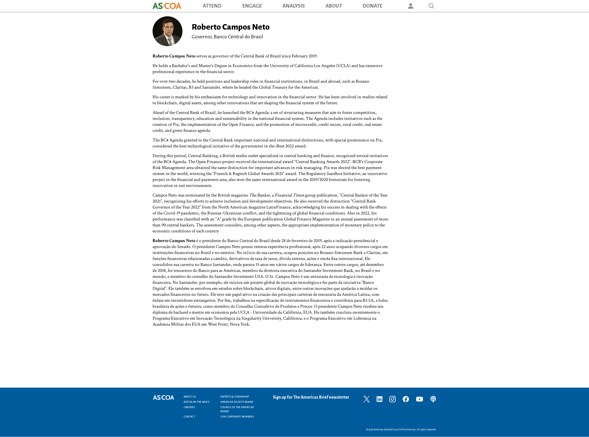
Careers (189, 407)
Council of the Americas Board (237, 409)
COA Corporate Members (237, 416)
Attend (212, 6)
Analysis (294, 6)
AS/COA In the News (196, 401)
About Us (190, 396)
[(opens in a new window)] (367, 399)
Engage (252, 6)
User (411, 6)
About (334, 6)
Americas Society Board (236, 401)
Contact (189, 416)
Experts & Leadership (234, 396)
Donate (372, 6)
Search (432, 6)
